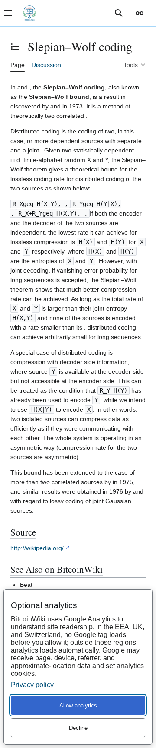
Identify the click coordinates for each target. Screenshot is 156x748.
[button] (139, 12)
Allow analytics (78, 705)
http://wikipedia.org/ (37, 548)
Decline (78, 728)
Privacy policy (32, 684)
